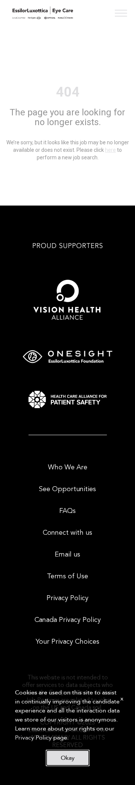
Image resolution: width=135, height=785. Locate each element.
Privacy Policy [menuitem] (67, 598)
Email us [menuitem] (67, 554)
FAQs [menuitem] (67, 511)
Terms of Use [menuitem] (67, 576)
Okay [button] (68, 758)
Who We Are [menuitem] (67, 467)
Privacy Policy (33, 738)
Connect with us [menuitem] (67, 532)
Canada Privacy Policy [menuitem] (67, 620)
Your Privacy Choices (67, 641)
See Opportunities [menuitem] (67, 489)
